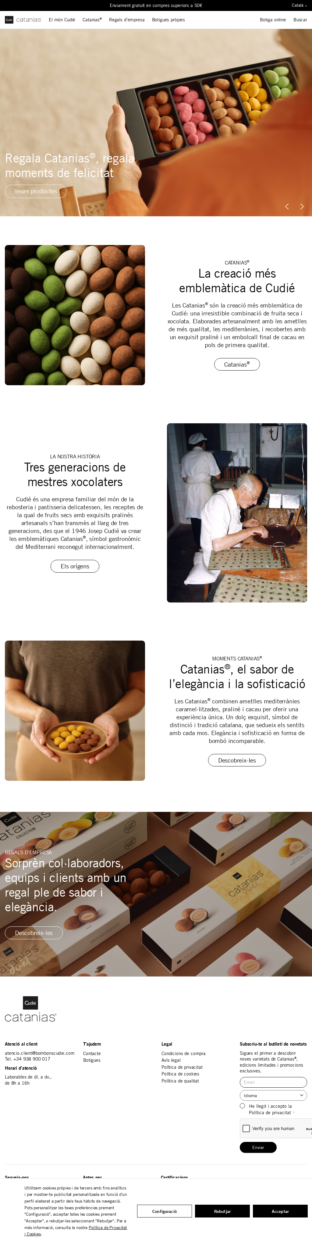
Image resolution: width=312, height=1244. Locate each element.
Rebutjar (222, 1211)
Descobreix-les (237, 760)
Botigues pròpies (168, 19)
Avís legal (171, 1060)
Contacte (92, 1053)
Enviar (258, 1147)
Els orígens (75, 566)
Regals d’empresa (127, 19)
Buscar (300, 19)
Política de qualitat (180, 1080)
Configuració (164, 1211)
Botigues (92, 1060)
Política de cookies (180, 1073)
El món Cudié (62, 19)
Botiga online (273, 19)
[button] (302, 206)
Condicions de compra (183, 1053)
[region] (156, 122)
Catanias (92, 19)
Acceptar (280, 1211)
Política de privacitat (182, 1067)
